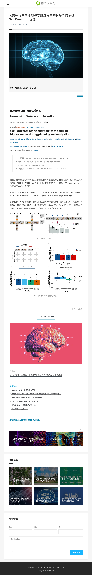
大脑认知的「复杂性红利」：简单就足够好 (27, 398)
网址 (60, 527)
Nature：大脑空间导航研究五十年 (24, 390)
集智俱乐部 (44, 568)
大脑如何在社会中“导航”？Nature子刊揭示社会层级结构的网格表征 (36, 394)
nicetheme (50, 571)
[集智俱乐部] (46, 3)
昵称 (11, 527)
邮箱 (36, 527)
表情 (13, 551)
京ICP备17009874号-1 (56, 568)
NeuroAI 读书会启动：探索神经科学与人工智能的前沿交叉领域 (36, 375)
